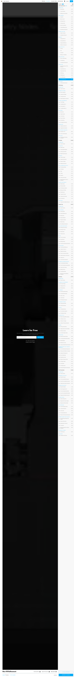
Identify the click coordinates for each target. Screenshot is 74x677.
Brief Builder (60, 1)
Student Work (54, 1)
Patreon (43, 1)
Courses (48, 1)
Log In (67, 1)
